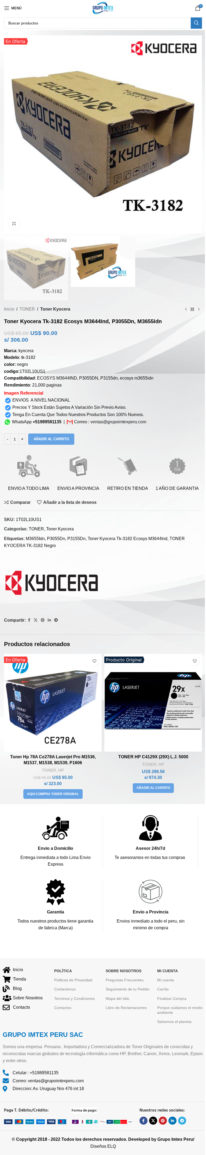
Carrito (163, 989)
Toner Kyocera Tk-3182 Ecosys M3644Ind (127, 538)
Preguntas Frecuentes (125, 980)
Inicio (9, 309)
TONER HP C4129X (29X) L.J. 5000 (153, 757)
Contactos (62, 1007)
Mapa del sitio (117, 998)
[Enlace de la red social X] (35, 620)
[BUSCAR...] (196, 23)
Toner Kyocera (55, 309)
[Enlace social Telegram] (56, 620)
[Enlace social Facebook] (29, 620)
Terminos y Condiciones (74, 998)
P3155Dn (76, 538)
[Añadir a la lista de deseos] (94, 661)
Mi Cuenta (167, 971)
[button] (153, 788)
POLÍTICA (63, 971)
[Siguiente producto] (199, 309)
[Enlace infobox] (55, 841)
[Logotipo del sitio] (103, 7)
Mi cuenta (165, 980)
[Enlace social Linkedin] (49, 620)
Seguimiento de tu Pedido (127, 989)
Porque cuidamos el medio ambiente (180, 1010)
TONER (27, 309)
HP (61, 770)
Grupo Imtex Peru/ (175, 1139)
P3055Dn (56, 538)
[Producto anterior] (186, 309)
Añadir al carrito (51, 439)
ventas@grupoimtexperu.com (118, 422)
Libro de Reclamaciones (126, 1007)
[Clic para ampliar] (14, 223)
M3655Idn (35, 538)
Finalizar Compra (171, 998)
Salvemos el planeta (174, 1021)
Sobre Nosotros (123, 971)
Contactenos (65, 989)
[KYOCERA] (51, 583)
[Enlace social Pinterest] (42, 620)
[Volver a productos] (192, 309)
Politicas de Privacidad (73, 980)
